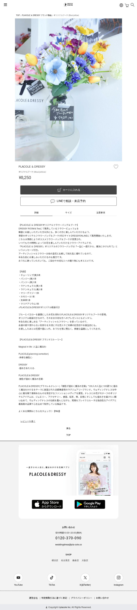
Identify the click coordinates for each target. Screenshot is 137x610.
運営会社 (33, 597)
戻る (68, 428)
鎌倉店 (75, 560)
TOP (18, 15)
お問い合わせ (102, 597)
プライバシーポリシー (81, 597)
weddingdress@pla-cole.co (68, 544)
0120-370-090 (68, 538)
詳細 (36, 212)
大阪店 (85, 560)
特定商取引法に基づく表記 (54, 597)
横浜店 (55, 560)
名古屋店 (65, 560)
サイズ (68, 212)
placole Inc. (65, 607)
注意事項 (100, 212)
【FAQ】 (57, 411)
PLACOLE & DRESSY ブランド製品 (37, 15)
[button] (68, 159)
